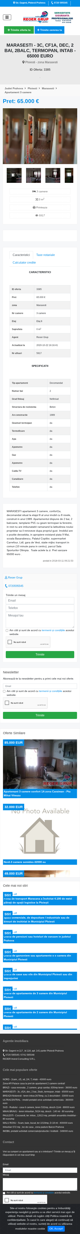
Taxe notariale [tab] (45, 255)
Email (6, 1164)
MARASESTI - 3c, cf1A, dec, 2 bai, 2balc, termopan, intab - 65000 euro (38, 1091)
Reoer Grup (14, 577)
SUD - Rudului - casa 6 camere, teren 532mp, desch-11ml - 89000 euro (39, 1107)
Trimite (40, 654)
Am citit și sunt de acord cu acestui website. (41, 632)
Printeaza (41, 207)
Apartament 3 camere (18, 92)
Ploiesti (33, 88)
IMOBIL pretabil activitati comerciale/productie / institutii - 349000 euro (38, 1131)
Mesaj (6, 1175)
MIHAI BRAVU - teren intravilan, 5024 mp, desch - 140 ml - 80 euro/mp (38, 1111)
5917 (41, 215)
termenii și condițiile (53, 630)
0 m (41, 199)
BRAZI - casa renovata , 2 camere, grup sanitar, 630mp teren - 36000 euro (40, 1087)
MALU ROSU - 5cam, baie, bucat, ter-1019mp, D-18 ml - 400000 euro (38, 1123)
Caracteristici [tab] (21, 255)
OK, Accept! (56, 1228)
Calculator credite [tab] (24, 262)
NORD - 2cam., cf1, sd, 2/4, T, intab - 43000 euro (27, 1079)
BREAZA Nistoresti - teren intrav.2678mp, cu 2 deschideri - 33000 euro (38, 1095)
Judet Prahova (14, 88)
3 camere (42, 191)
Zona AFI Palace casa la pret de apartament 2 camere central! (34, 1083)
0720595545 (15, 585)
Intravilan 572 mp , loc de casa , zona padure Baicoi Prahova (33, 1127)
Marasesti (48, 88)
